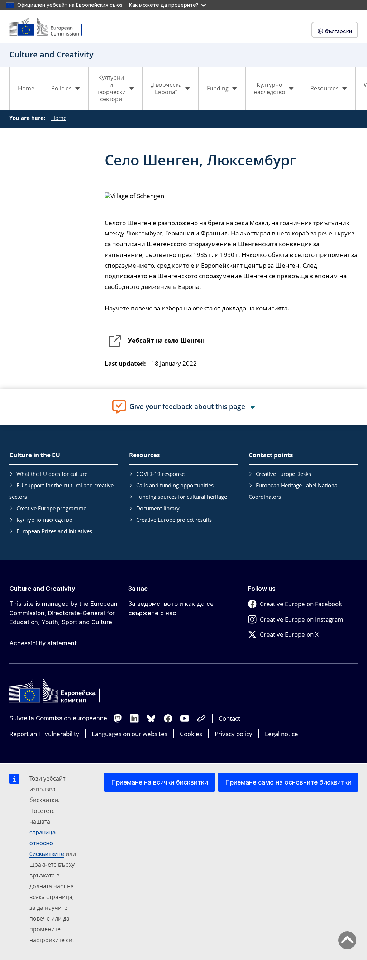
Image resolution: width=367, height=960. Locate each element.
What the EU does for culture (51, 473)
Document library (158, 508)
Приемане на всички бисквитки (159, 782)
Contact (229, 718)
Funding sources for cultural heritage (181, 496)
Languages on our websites (129, 734)
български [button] (338, 31)
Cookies (191, 734)
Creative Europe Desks (283, 473)
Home (26, 88)
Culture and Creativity (42, 588)
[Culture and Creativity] (50, 27)
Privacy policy (233, 734)
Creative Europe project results (174, 519)
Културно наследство (44, 519)
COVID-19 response (160, 473)
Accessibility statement (43, 643)
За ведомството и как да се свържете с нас (171, 608)
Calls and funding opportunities (175, 485)
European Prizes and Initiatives (54, 531)
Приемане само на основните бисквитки (288, 782)
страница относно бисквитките (46, 843)
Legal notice (281, 734)
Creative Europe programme (51, 508)
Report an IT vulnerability (44, 734)
